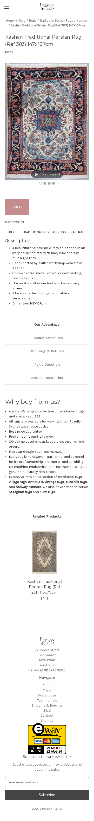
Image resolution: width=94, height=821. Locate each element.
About (47, 685)
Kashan (77, 232)
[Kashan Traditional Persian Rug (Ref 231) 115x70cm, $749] (44, 552)
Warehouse (47, 695)
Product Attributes (47, 338)
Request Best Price (47, 377)
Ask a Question (47, 364)
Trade (47, 690)
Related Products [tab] (47, 516)
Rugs (13, 232)
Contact (47, 716)
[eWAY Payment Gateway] (47, 738)
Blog (47, 710)
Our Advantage (47, 324)
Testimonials (47, 700)
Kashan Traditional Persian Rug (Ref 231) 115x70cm (44, 587)
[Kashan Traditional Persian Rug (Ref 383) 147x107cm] (40, 183)
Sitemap (47, 721)
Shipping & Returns (47, 351)
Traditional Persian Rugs (44, 232)
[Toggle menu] (6, 6)
